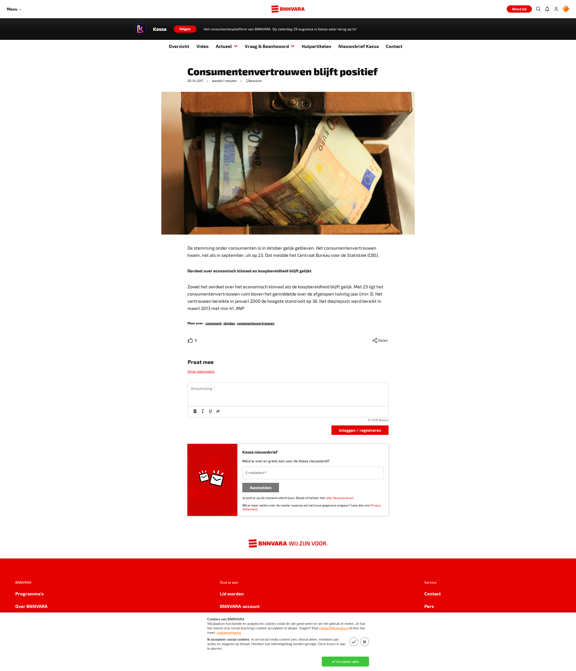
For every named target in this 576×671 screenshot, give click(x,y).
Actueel (224, 46)
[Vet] (195, 411)
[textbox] (288, 394)
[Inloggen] (556, 9)
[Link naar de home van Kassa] (140, 29)
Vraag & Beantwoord (267, 46)
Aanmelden (261, 487)
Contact (394, 46)
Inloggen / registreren (360, 430)
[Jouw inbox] (547, 9)
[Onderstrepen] (210, 411)
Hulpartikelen (316, 46)
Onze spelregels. (201, 371)
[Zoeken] (538, 9)
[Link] (218, 411)
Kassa (159, 29)
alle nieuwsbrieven (339, 498)
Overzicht (179, 46)
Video (202, 46)
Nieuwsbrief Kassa (358, 46)
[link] (213, 323)
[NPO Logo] (565, 9)
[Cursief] (202, 411)
